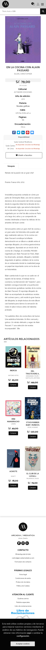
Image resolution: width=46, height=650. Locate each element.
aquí (29, 633)
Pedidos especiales (23, 602)
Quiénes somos (23, 598)
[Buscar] (43, 11)
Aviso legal (23, 574)
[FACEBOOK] (19, 543)
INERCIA (13, 370)
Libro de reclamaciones (23, 606)
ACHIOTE (13, 471)
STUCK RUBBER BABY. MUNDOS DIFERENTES (32, 423)
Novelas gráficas (23, 106)
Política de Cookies (23, 586)
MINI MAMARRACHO (13, 420)
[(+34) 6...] (27, 543)
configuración (23, 636)
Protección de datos (23, 582)
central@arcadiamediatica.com (23, 558)
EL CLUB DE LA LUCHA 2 (32, 474)
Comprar (13, 384)
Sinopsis (11, 166)
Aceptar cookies (23, 643)
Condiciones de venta (23, 578)
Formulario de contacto (23, 562)
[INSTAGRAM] (23, 543)
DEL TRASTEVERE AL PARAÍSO (33, 372)
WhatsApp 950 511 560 (23, 554)
